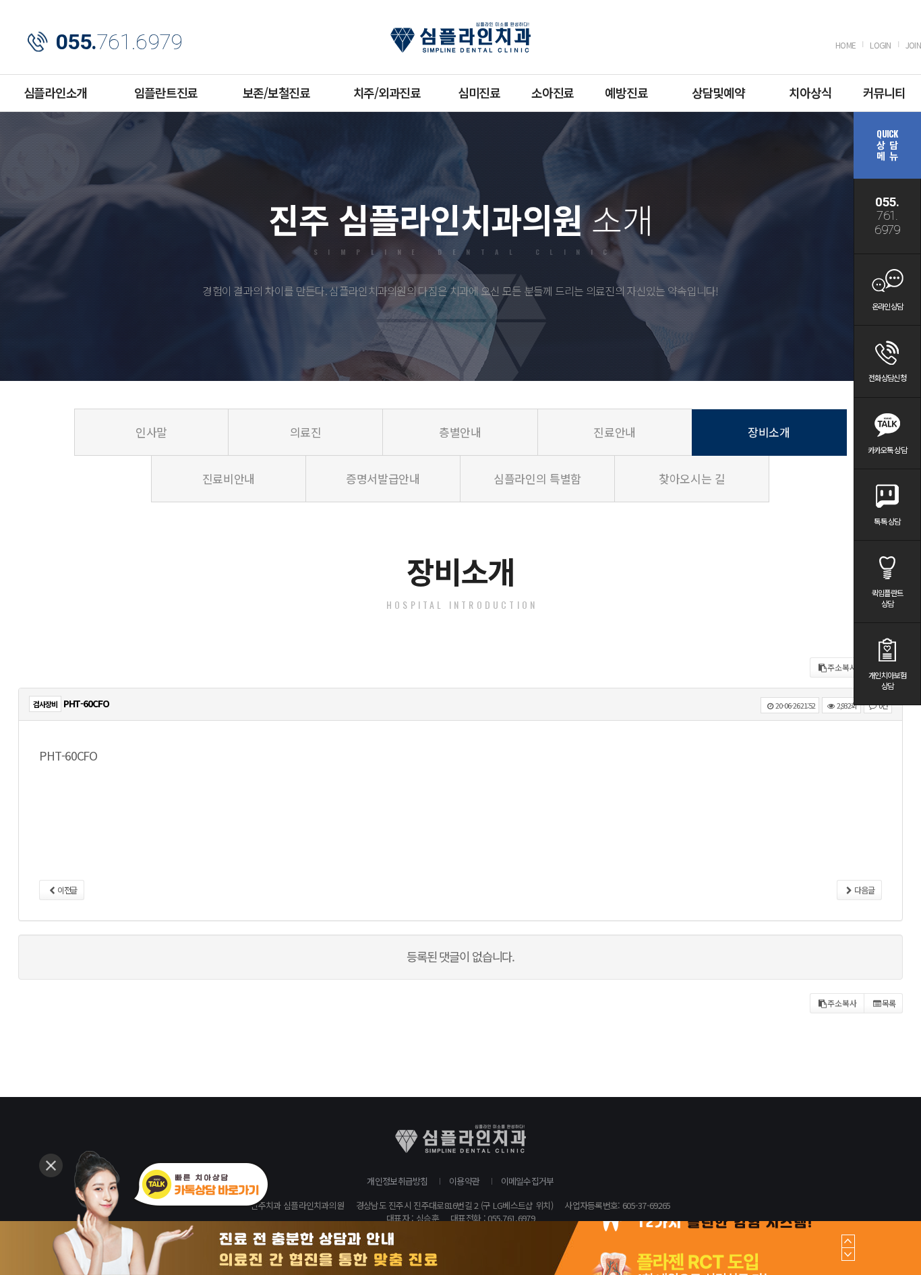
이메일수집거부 (527, 1181)
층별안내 (460, 431)
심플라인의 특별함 (537, 478)
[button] (848, 1241)
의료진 (306, 431)
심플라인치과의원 (460, 37)
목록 (888, 1003)
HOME (845, 45)
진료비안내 (228, 478)
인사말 (151, 431)
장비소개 (769, 431)
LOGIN (880, 45)
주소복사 (842, 667)
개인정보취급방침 (397, 1181)
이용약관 (464, 1181)
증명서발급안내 (383, 478)
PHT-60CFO (68, 755)
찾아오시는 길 (692, 478)
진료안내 (614, 431)
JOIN (913, 45)
